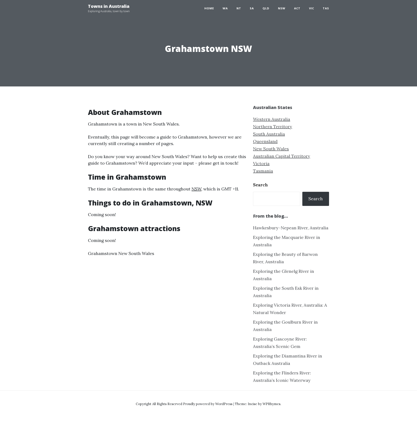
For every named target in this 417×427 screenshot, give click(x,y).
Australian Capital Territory (281, 156)
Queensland (265, 141)
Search (260, 184)
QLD (266, 8)
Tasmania (263, 171)
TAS (326, 8)
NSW (281, 8)
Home (209, 8)
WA (225, 8)
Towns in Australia (108, 6)
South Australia (269, 134)
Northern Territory (272, 126)
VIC (311, 8)
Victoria (261, 163)
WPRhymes (271, 404)
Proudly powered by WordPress (208, 404)
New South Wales (271, 148)
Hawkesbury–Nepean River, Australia (290, 227)
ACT (297, 8)
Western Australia (271, 119)
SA (252, 8)
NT (239, 8)
